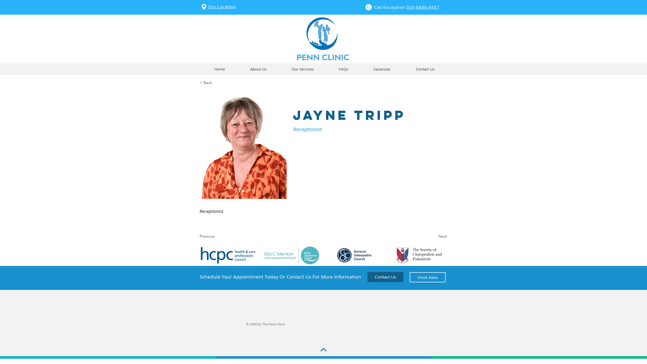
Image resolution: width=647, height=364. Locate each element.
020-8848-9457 (423, 7)
